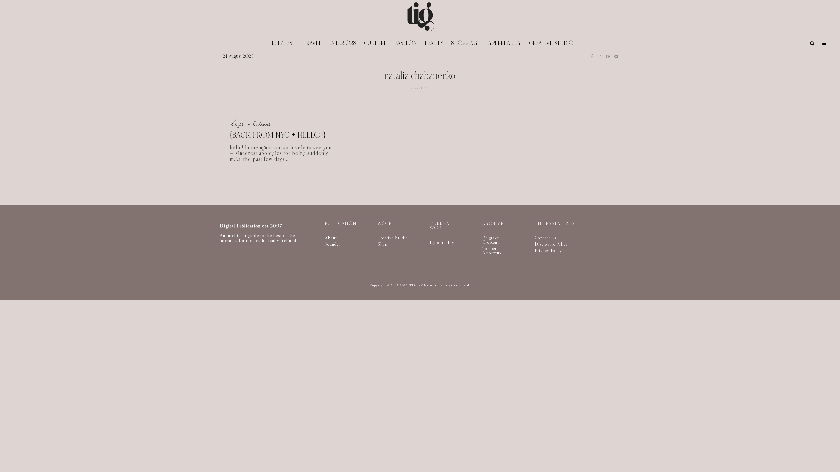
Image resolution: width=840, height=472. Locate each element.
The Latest (281, 43)
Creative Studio (551, 43)
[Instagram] (600, 56)
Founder (332, 243)
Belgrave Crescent (490, 240)
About (331, 237)
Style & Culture (250, 123)
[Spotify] (616, 56)
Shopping (464, 43)
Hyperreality (503, 43)
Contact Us (545, 237)
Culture (375, 43)
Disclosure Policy (551, 243)
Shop (382, 243)
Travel (313, 43)
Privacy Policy (548, 250)
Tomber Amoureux (492, 251)
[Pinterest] (608, 56)
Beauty (434, 43)
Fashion (406, 43)
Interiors (343, 43)
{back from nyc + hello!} (278, 135)
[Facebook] (592, 56)
